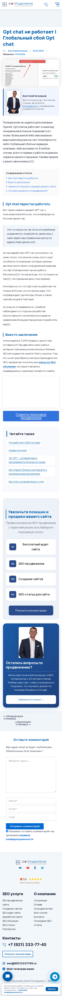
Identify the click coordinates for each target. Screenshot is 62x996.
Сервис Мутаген (18, 450)
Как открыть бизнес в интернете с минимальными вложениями (28, 471)
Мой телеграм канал (20, 968)
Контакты (39, 916)
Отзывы (38, 904)
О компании (40, 900)
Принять (52, 989)
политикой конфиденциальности (15, 991)
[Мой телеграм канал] (42, 868)
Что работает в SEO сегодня (24, 442)
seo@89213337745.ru (22, 963)
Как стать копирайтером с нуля (26, 481)
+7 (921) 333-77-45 (47, 5)
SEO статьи (8, 925)
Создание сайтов (12, 908)
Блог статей (40, 912)
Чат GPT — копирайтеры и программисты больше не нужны (27, 460)
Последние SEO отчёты (42, 923)
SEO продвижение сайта (12, 902)
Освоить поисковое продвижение (31, 416)
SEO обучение (10, 920)
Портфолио (9, 929)
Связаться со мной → (31, 699)
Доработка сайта (12, 916)
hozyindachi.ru (30, 105)
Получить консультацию (31, 610)
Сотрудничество (43, 908)
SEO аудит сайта (11, 912)
